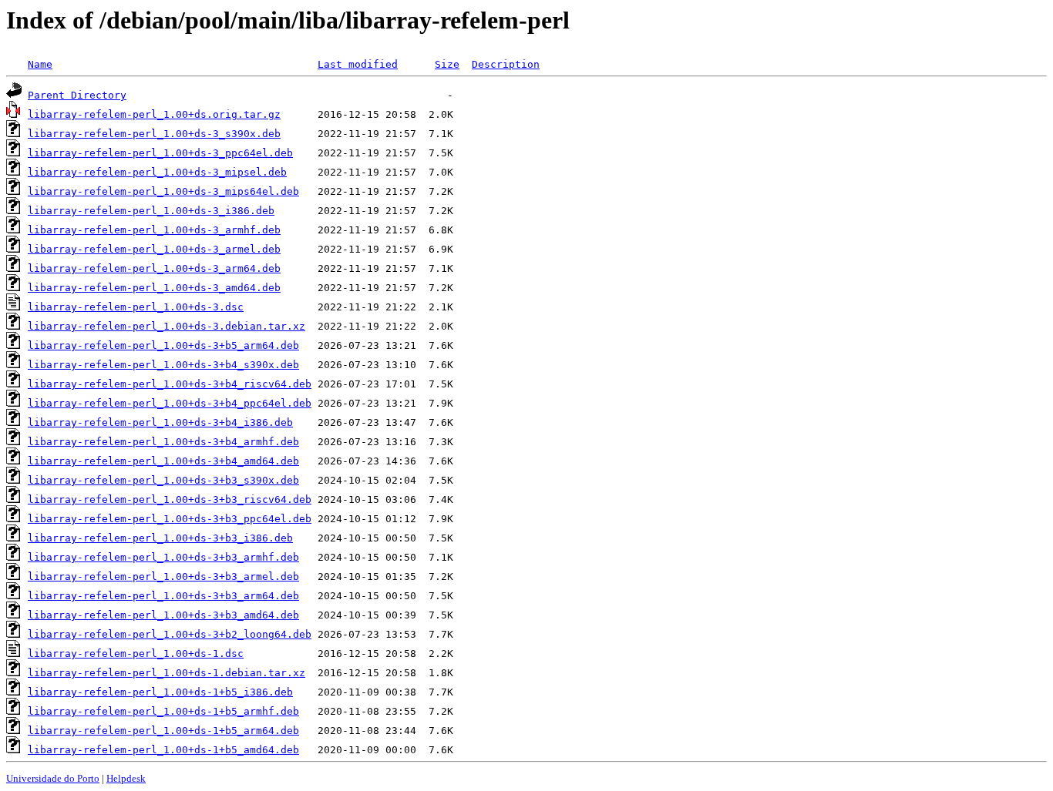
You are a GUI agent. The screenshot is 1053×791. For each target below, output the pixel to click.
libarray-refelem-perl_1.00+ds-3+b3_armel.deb (163, 576)
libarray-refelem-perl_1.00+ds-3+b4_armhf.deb (163, 441)
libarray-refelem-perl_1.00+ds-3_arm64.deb (154, 268)
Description (506, 64)
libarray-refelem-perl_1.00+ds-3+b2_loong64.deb (169, 634)
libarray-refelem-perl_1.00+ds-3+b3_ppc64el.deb (169, 519)
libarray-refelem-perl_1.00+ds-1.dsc (136, 653)
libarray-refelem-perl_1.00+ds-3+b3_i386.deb (160, 538)
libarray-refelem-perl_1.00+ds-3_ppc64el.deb (160, 153)
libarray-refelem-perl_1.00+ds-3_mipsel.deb (157, 172)
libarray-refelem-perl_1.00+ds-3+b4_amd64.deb (163, 461)
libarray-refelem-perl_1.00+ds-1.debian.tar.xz (166, 673)
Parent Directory (77, 95)
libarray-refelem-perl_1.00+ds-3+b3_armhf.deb (163, 557)
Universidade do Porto (52, 778)
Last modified (358, 64)
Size (447, 64)
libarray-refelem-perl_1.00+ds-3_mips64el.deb (163, 191)
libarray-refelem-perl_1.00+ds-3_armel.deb (154, 249)
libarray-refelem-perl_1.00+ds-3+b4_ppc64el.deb (169, 403)
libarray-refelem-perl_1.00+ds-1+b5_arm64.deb (163, 730)
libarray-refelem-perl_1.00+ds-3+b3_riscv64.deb (169, 499)
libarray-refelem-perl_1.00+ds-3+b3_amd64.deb (163, 615)
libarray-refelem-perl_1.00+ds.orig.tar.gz (154, 114)
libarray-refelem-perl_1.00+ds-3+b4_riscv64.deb (169, 384)
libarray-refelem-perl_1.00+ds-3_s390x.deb (154, 133)
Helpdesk (126, 778)
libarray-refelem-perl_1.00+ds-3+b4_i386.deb (160, 422)
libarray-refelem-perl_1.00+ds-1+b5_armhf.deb (163, 711)
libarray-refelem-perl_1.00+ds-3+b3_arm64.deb (163, 596)
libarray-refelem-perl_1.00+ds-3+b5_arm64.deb (163, 345)
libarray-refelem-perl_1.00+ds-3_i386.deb (151, 210)
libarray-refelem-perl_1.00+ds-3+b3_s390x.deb (163, 480)
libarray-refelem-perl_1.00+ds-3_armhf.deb (154, 230)
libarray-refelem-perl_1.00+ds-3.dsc (136, 307)
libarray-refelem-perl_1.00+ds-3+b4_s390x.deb (163, 364)
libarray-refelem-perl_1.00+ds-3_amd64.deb (154, 287)
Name (40, 64)
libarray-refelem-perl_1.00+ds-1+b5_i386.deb (160, 692)
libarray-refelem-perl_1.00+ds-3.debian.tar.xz (166, 326)
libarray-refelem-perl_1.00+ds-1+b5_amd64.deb (163, 750)
